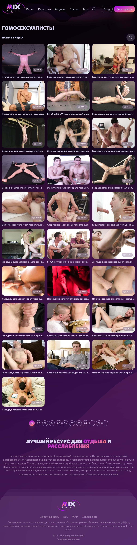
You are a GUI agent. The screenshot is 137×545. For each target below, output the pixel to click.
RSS (65, 516)
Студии (74, 9)
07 (72, 423)
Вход (106, 9)
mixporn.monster (75, 535)
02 (38, 423)
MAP (75, 516)
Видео (30, 9)
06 (65, 423)
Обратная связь (49, 516)
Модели (60, 9)
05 (58, 423)
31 (99, 423)
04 (51, 423)
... (92, 423)
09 (85, 423)
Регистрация (124, 9)
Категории (44, 9)
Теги (85, 9)
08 (78, 423)
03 (45, 423)
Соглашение (89, 516)
